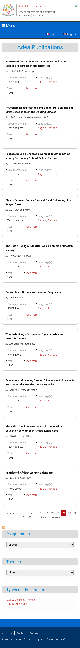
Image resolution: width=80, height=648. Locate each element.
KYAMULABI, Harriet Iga (22, 71)
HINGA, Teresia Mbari (20, 436)
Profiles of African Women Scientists (29, 472)
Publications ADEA (16, 604)
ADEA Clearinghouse (33, 6)
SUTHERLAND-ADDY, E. (22, 477)
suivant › (43, 517)
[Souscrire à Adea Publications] (3, 528)
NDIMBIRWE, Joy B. (20, 163)
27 (52, 513)
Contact (21, 633)
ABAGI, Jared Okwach (21, 117)
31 (74, 513)
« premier (12, 513)
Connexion (35, 633)
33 (29, 517)
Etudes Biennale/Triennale (20, 599)
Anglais (42, 81)
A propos (7, 633)
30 (69, 513)
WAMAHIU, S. (41, 117)
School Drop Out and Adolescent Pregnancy (33, 292)
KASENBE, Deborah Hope (23, 389)
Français (54, 34)
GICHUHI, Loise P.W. (20, 209)
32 (24, 517)
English (71, 34)
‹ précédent (26, 513)
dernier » (55, 517)
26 (47, 513)
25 (41, 513)
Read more (31, 88)
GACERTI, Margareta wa (22, 343)
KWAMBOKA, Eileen (20, 255)
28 (58, 513)
